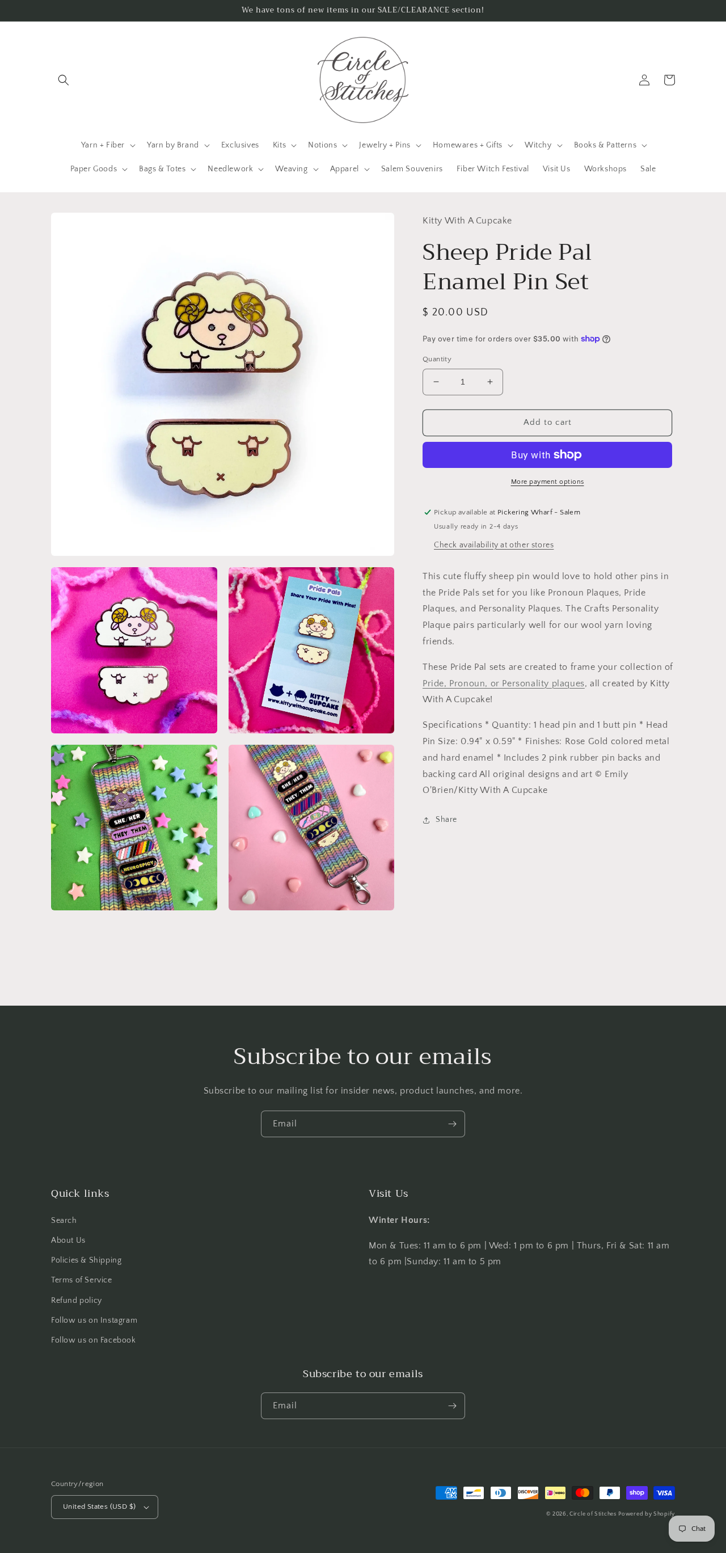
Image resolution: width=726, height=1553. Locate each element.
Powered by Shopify (646, 1514)
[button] (63, 79)
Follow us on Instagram (94, 1320)
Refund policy (76, 1300)
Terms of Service (81, 1280)
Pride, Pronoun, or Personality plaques (504, 683)
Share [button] (446, 819)
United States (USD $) (99, 1506)
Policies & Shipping (86, 1260)
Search (64, 1220)
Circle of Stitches (593, 1514)
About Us (68, 1240)
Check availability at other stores (494, 545)
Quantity (437, 359)
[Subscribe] (452, 1124)
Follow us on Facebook (93, 1340)
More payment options (547, 482)
